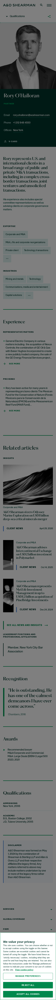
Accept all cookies (28, 994)
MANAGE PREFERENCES (27, 976)
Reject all (28, 985)
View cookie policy (24, 970)
